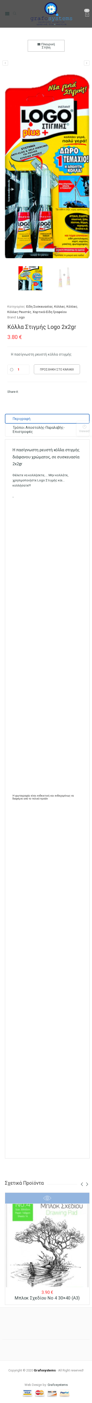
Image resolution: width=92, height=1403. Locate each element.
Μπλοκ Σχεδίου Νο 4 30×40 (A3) (47, 1297)
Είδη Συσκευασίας (39, 306)
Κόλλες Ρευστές (19, 312)
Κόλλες (59, 306)
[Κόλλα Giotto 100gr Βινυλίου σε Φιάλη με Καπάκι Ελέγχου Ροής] (87, 63)
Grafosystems (58, 1385)
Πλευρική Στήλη (47, 45)
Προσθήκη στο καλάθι (57, 369)
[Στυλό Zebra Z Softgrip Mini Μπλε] (5, 63)
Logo (21, 317)
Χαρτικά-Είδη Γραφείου (50, 312)
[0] (87, 15)
